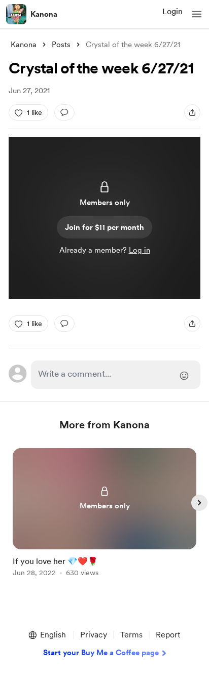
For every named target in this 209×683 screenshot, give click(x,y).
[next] (199, 503)
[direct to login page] (115, 374)
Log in (139, 250)
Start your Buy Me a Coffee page (101, 652)
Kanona (43, 14)
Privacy (93, 634)
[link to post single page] (104, 514)
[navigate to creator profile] (16, 14)
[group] (104, 518)
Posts (61, 44)
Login (172, 11)
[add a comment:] (64, 112)
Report (168, 634)
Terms (131, 634)
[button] (197, 14)
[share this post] (192, 112)
